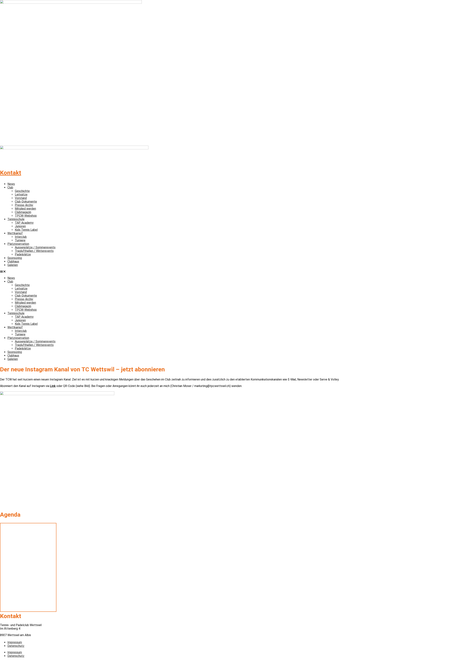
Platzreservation (18, 244)
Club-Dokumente (26, 201)
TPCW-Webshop (26, 215)
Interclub (21, 237)
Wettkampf (15, 233)
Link (53, 386)
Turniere (20, 240)
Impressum (14, 642)
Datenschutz (15, 646)
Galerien (12, 265)
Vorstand (21, 198)
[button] (237, 271)
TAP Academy (24, 222)
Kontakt (10, 172)
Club (10, 187)
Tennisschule (15, 219)
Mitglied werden (25, 208)
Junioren (20, 226)
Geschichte (22, 191)
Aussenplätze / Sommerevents (35, 247)
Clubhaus (13, 261)
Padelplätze (23, 254)
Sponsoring (14, 258)
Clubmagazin (23, 212)
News (11, 184)
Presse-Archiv (24, 205)
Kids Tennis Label (26, 230)
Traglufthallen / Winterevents (34, 251)
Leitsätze (21, 194)
